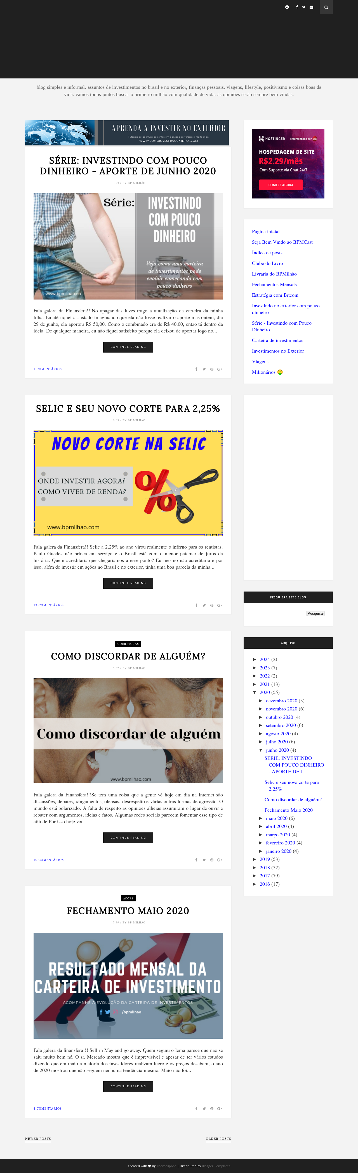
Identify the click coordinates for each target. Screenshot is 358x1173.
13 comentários (49, 605)
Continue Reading (128, 346)
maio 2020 (277, 818)
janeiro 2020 (278, 851)
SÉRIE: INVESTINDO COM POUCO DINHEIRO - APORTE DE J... (294, 765)
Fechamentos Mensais (274, 284)
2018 (265, 867)
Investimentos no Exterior (278, 350)
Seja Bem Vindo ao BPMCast (282, 241)
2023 (265, 667)
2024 (265, 659)
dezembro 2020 (281, 700)
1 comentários (48, 369)
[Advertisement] (179, 39)
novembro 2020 (281, 708)
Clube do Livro (267, 263)
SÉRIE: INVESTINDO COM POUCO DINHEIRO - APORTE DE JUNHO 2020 (128, 166)
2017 (265, 875)
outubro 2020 (279, 717)
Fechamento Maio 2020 (128, 911)
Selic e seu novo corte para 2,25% (128, 408)
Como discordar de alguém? (128, 656)
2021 (265, 684)
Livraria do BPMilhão (274, 273)
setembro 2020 (281, 725)
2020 (265, 692)
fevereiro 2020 (280, 842)
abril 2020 (276, 826)
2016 (265, 883)
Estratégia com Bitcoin (275, 294)
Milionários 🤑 (267, 371)
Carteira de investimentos (277, 340)
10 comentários (49, 860)
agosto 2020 (278, 733)
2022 (265, 675)
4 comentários (48, 1108)
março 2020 (278, 834)
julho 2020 (277, 741)
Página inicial (266, 231)
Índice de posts (267, 252)
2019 (265, 859)
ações (128, 898)
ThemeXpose (166, 1166)
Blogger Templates (216, 1166)
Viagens (260, 361)
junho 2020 (277, 749)
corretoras (128, 644)
